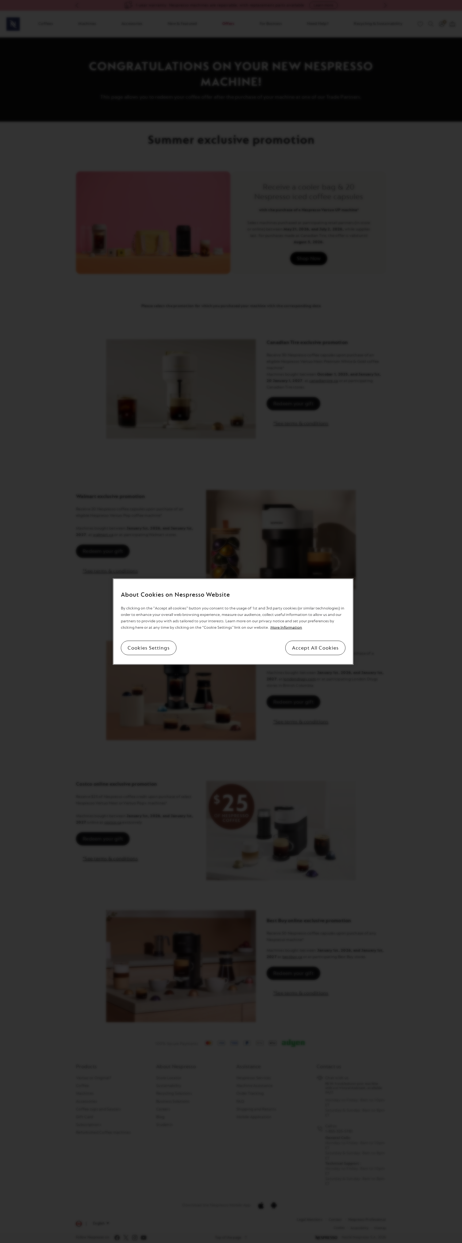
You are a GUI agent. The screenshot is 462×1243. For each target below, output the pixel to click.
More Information (286, 627)
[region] (233, 621)
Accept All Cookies (315, 647)
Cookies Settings (149, 647)
